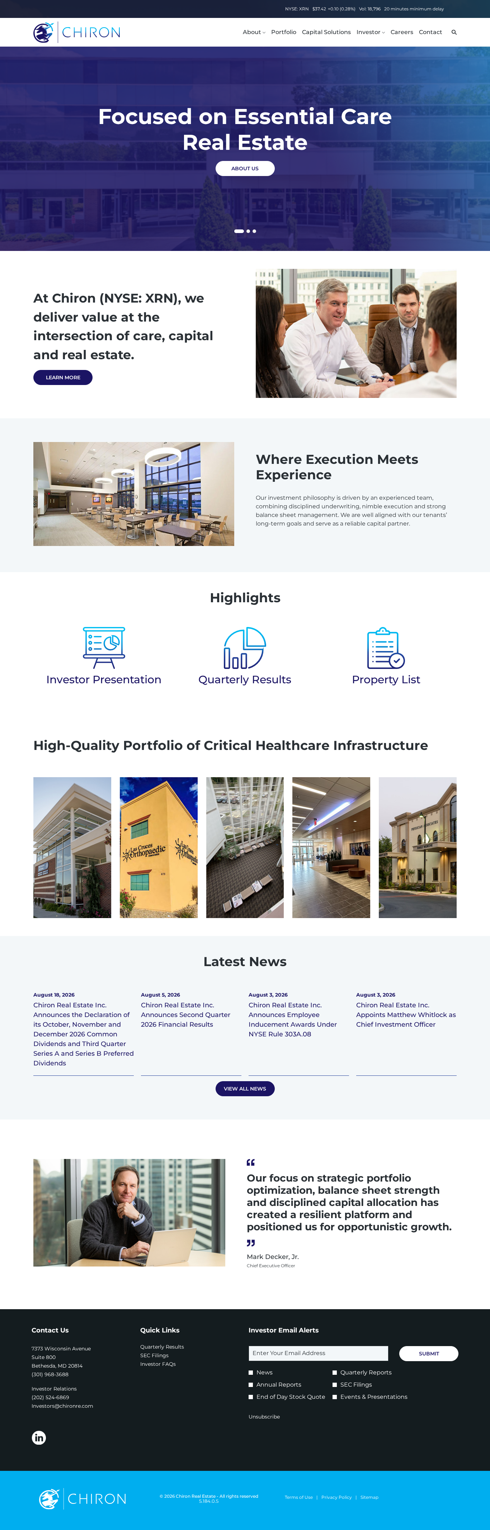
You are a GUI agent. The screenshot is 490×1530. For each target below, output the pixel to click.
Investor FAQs (167, 1364)
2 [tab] (248, 231)
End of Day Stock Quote (290, 1396)
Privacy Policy (336, 1497)
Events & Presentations (373, 1396)
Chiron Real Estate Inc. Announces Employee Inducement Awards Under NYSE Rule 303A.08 (293, 1019)
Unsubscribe (264, 1416)
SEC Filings (164, 1355)
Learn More (63, 377)
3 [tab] (254, 231)
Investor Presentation (103, 679)
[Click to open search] (452, 32)
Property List (386, 679)
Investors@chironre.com (62, 1406)
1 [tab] (237, 232)
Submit (429, 1353)
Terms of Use (299, 1497)
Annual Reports (278, 1384)
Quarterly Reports (366, 1372)
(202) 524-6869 (50, 1397)
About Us (245, 168)
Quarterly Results (244, 679)
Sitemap (369, 1497)
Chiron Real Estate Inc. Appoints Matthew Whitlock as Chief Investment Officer (406, 1014)
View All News (245, 1088)
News (264, 1372)
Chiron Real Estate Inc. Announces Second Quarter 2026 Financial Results (185, 1014)
